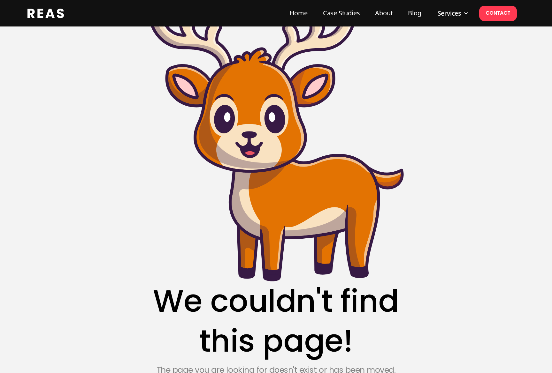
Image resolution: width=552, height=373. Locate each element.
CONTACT (498, 13)
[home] (45, 13)
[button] (452, 13)
